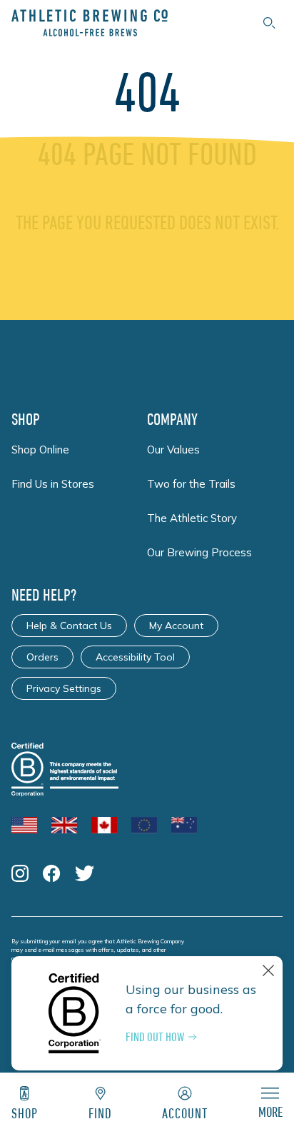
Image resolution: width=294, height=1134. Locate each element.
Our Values (173, 449)
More (270, 1111)
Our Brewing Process (199, 552)
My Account (176, 625)
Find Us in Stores (52, 484)
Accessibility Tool (135, 657)
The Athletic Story (192, 518)
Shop (24, 1112)
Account (185, 1112)
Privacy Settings (63, 688)
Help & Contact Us (69, 625)
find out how (155, 1037)
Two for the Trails (191, 484)
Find (100, 1112)
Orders (42, 657)
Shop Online (40, 449)
